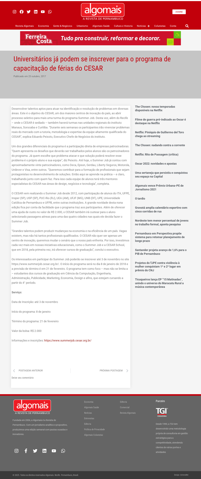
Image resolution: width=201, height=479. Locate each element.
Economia (43, 26)
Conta (173, 26)
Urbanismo (82, 26)
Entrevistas (89, 418)
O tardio (140, 198)
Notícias (141, 26)
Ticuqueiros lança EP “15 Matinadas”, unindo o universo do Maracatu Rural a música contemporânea (159, 283)
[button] (187, 26)
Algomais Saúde (101, 26)
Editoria (87, 424)
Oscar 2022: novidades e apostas (156, 163)
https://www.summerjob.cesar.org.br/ (67, 340)
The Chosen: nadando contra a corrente (160, 145)
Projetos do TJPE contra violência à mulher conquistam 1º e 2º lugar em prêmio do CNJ (158, 266)
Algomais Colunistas (93, 435)
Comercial (124, 407)
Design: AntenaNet (181, 475)
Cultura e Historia (123, 26)
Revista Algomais (24, 26)
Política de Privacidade (94, 429)
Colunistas (160, 26)
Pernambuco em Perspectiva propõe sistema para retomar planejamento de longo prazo (160, 237)
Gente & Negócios (62, 26)
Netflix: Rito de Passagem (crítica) (156, 154)
